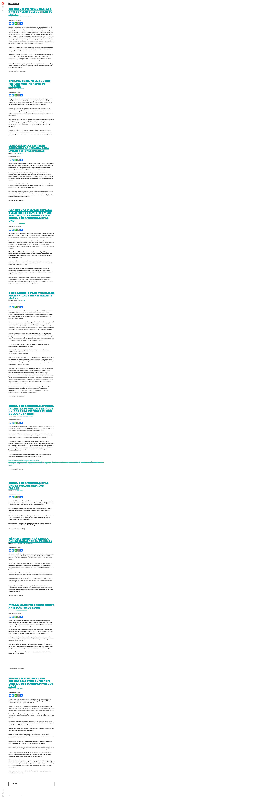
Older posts (13, 784)
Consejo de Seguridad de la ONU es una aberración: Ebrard (28, 485)
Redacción (21, 88)
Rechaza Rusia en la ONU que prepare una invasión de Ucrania (29, 83)
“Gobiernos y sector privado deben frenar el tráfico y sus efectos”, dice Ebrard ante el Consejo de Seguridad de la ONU (30, 215)
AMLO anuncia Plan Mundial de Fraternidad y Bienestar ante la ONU (31, 295)
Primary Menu (3, 6)
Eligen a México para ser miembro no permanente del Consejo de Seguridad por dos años (30, 682)
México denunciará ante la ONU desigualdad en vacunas (30, 540)
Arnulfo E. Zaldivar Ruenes (24, 16)
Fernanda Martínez (22, 610)
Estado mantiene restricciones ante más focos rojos (31, 606)
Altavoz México (3, 3)
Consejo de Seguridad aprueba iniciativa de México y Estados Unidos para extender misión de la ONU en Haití (31, 409)
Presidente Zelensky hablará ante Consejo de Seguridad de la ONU (30, 12)
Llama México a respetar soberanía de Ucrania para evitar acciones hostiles (28, 148)
